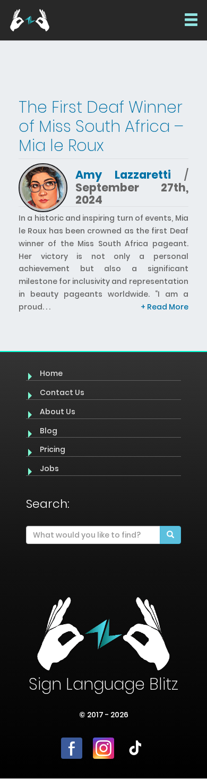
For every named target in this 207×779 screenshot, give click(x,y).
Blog (48, 430)
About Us (57, 411)
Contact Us (62, 392)
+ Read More (164, 306)
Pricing (52, 449)
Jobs (49, 468)
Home (51, 373)
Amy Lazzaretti (123, 174)
